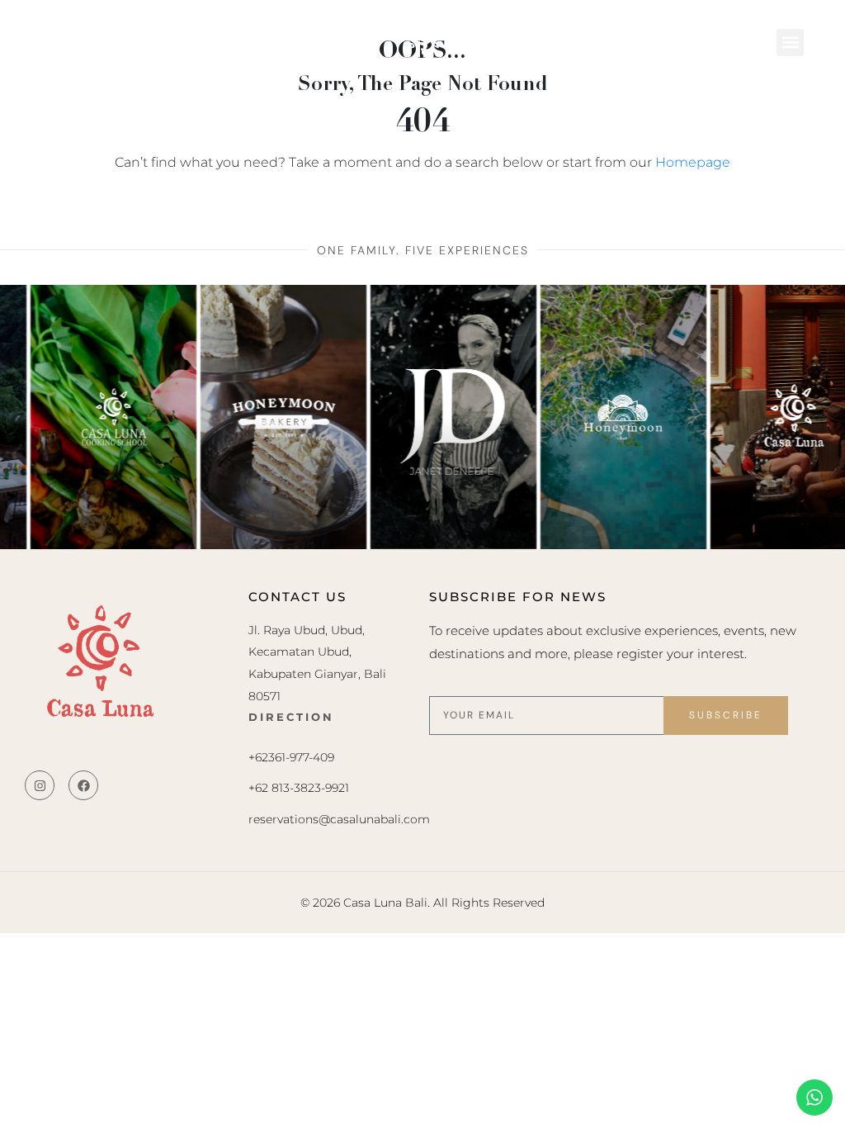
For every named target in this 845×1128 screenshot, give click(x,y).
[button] (790, 42)
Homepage (692, 162)
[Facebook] (83, 785)
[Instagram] (39, 785)
